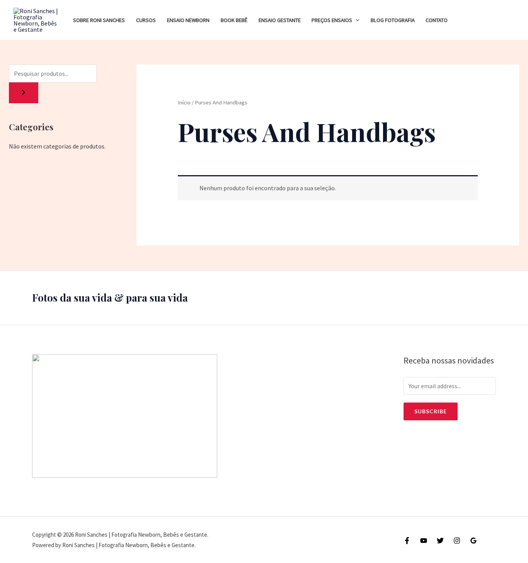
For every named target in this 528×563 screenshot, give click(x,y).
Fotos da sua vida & (78, 297)
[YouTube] (423, 540)
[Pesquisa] (23, 92)
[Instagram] (456, 540)
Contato (437, 20)
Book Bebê (234, 20)
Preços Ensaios (332, 20)
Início (184, 102)
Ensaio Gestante (280, 20)
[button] (355, 20)
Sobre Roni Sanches (99, 20)
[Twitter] (440, 540)
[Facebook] (407, 540)
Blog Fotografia (393, 20)
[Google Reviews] (473, 540)
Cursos (146, 20)
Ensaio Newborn (188, 20)
